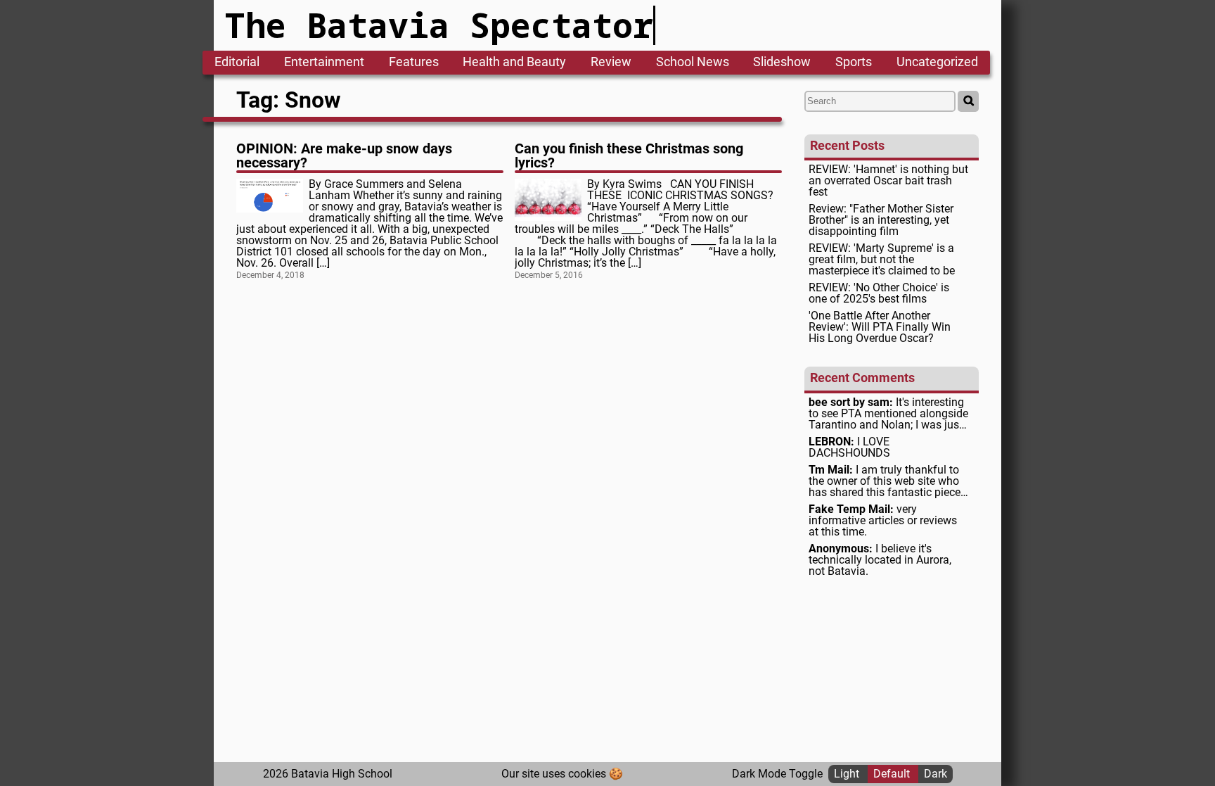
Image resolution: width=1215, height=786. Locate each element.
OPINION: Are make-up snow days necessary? (344, 155)
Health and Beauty (514, 62)
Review (611, 62)
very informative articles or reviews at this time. (883, 521)
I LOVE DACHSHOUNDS (849, 447)
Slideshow (782, 62)
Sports (853, 62)
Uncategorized (937, 62)
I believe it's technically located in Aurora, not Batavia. (880, 560)
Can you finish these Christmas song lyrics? (629, 155)
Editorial (236, 62)
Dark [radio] (935, 773)
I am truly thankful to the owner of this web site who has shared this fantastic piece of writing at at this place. (884, 481)
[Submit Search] (968, 101)
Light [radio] (848, 773)
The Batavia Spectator (439, 25)
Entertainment (324, 62)
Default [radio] (893, 773)
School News (692, 62)
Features (414, 62)
